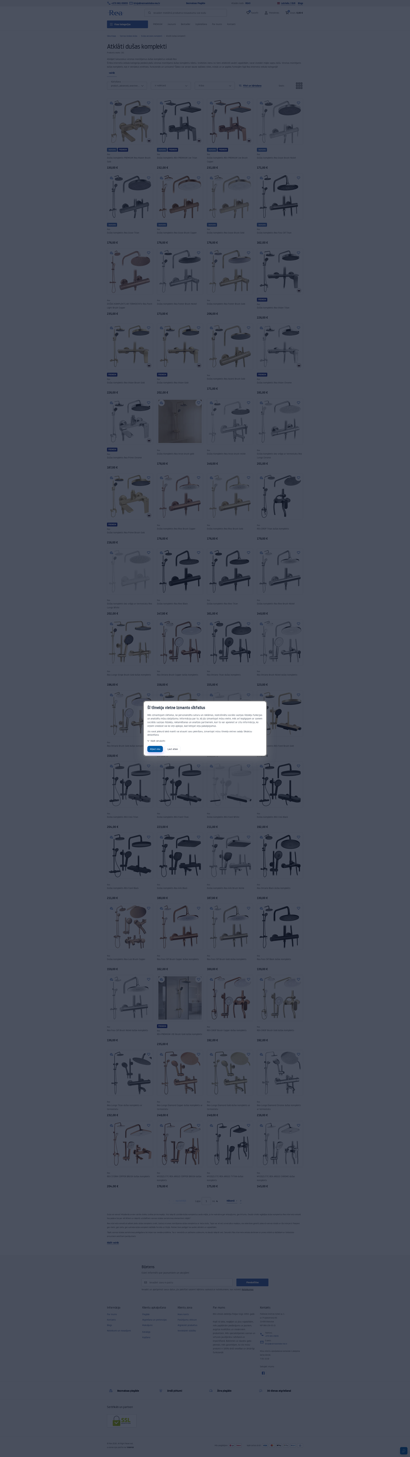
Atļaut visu (155, 749)
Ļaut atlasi (173, 749)
